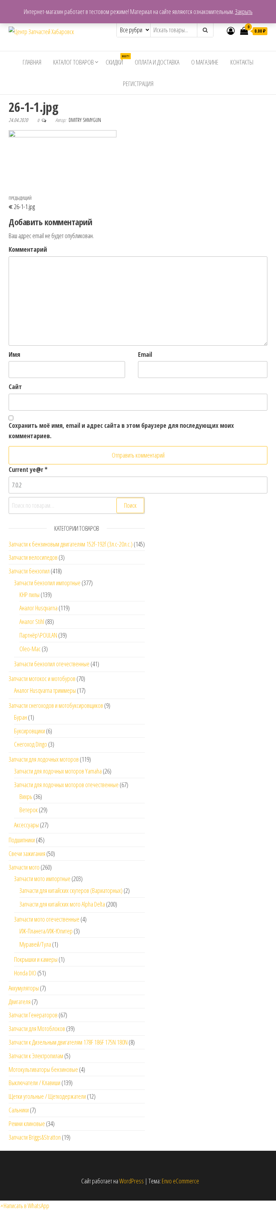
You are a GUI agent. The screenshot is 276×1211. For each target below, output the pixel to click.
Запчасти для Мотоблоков (37, 1028)
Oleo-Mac (30, 648)
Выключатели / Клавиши (34, 1082)
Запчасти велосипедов (33, 557)
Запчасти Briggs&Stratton (35, 1137)
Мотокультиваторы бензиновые (43, 1069)
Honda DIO (25, 973)
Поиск (130, 505)
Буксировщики (29, 731)
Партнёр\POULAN (38, 635)
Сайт (15, 386)
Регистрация (138, 83)
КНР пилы (29, 594)
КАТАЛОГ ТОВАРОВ (73, 62)
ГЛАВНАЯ (32, 62)
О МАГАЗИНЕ (204, 62)
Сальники (19, 1110)
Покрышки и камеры (36, 959)
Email (145, 354)
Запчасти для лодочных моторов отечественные (66, 784)
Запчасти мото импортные (42, 878)
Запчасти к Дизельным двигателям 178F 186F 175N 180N (68, 1042)
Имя (14, 354)
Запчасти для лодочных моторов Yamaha (58, 771)
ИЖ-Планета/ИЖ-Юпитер (46, 931)
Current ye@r (28, 469)
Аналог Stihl (31, 621)
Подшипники (22, 840)
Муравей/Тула (35, 944)
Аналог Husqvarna (38, 608)
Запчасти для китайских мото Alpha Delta (62, 904)
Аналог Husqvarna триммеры (45, 690)
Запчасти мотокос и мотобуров (42, 678)
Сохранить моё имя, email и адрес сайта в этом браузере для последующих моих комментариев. (121, 430)
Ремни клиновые (27, 1123)
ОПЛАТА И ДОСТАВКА (157, 62)
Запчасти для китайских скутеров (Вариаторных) (71, 890)
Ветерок (28, 809)
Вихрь (25, 796)
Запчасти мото (24, 867)
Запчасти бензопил (29, 571)
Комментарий (28, 249)
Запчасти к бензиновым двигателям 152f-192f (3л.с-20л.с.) (71, 544)
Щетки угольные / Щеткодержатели (47, 1096)
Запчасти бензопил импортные (47, 582)
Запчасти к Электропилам (36, 1055)
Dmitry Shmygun (85, 120)
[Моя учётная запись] (231, 30)
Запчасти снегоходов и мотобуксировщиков (56, 705)
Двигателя (20, 1001)
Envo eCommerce (180, 1181)
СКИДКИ (117, 60)
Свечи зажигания (27, 853)
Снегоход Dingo (30, 744)
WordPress (131, 1181)
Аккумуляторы (24, 988)
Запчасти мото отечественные (46, 919)
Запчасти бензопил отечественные (51, 663)
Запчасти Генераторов (33, 1015)
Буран (20, 717)
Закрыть (244, 11)
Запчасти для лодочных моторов (44, 759)
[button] (24, 1205)
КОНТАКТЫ (241, 62)
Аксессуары (26, 824)
